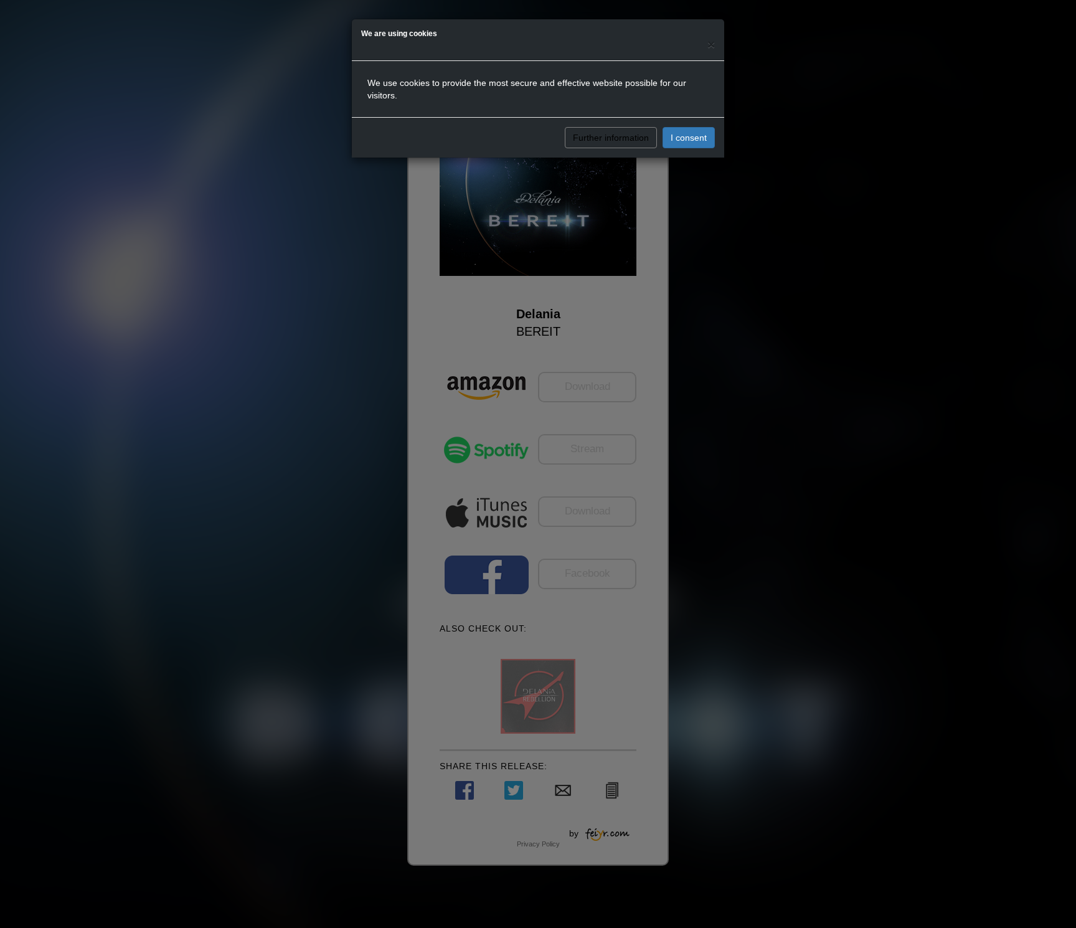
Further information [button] (611, 138)
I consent (689, 138)
